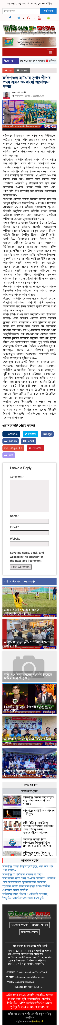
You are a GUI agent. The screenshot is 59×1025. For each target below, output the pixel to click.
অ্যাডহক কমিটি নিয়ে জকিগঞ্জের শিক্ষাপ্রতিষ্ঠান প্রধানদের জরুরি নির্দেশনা (37, 843)
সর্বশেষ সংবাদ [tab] (29, 785)
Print (10, 455)
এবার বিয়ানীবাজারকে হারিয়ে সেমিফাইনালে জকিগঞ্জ (21, 612)
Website (15, 538)
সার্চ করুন (48, 10)
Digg (49, 434)
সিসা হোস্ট (37, 1021)
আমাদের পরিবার (40, 925)
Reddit (30, 441)
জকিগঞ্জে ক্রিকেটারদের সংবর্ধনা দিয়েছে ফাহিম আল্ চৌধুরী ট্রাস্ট (28, 676)
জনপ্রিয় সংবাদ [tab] (29, 791)
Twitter (31, 434)
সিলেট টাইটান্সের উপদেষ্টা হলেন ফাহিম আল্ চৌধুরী (28, 708)
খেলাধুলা (24, 70)
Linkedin (12, 441)
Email (14, 527)
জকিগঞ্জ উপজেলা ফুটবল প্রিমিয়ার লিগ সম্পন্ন (27, 741)
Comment (17, 476)
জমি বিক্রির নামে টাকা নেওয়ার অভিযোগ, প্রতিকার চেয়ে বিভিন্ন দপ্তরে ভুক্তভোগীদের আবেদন (38, 827)
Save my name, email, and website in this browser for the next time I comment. (27, 556)
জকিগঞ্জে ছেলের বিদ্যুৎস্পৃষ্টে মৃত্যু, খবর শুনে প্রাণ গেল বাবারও (38, 801)
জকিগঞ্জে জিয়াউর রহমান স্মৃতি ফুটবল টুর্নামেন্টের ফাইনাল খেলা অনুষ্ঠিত (26, 773)
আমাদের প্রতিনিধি (29, 932)
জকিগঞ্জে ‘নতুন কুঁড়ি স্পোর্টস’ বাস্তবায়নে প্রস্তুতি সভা (28, 644)
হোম (9, 70)
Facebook (12, 434)
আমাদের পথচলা (19, 925)
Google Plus (15, 448)
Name (15, 516)
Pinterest (36, 448)
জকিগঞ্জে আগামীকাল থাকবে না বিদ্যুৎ (39, 812)
